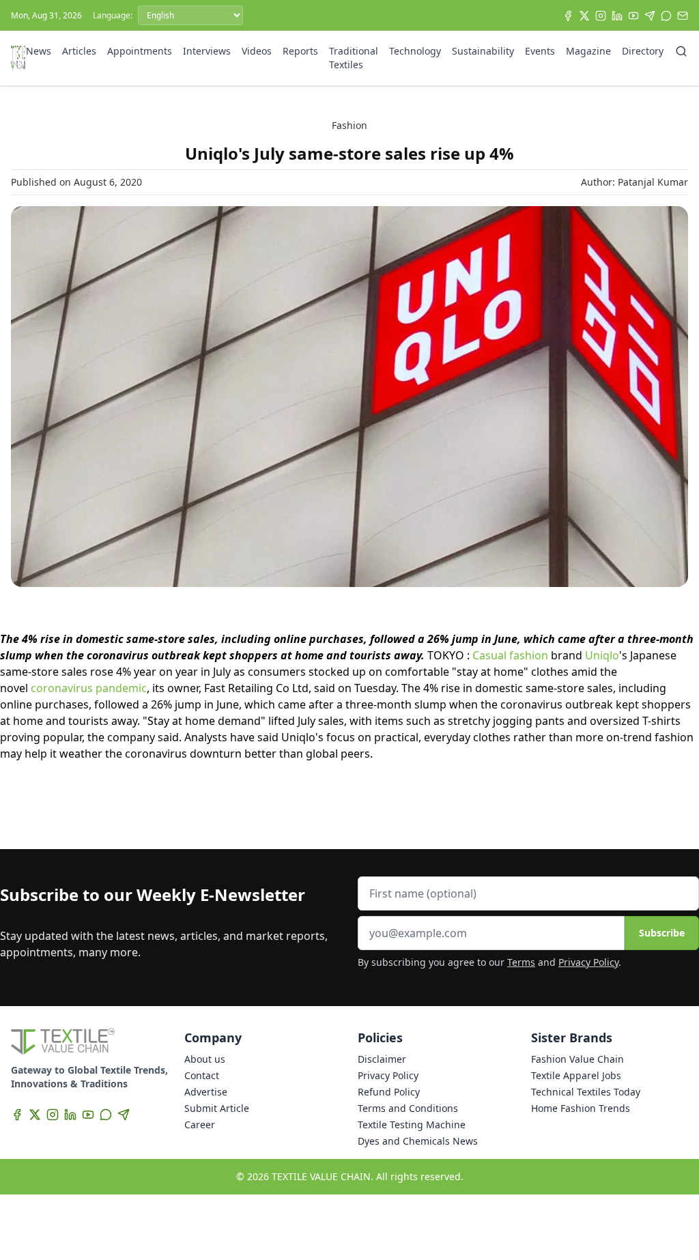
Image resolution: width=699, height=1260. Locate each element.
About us (204, 1059)
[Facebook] (567, 15)
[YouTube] (633, 15)
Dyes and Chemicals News (418, 1140)
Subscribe (662, 932)
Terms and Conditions (408, 1108)
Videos (257, 50)
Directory (643, 50)
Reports (300, 50)
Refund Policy (389, 1091)
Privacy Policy (588, 962)
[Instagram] (600, 15)
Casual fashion (510, 655)
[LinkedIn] (617, 15)
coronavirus (62, 688)
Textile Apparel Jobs (576, 1075)
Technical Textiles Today (585, 1091)
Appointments (139, 50)
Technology (415, 50)
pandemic (121, 688)
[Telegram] (649, 15)
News (38, 50)
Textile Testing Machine (412, 1124)
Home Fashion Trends (580, 1108)
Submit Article (216, 1108)
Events (540, 50)
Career (199, 1124)
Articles (79, 50)
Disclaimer (382, 1059)
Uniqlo (602, 655)
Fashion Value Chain (577, 1059)
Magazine (588, 50)
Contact (201, 1075)
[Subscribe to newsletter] (682, 15)
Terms (521, 962)
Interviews (207, 50)
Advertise (205, 1091)
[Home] (18, 58)
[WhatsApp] (666, 15)
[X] (584, 15)
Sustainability (483, 50)
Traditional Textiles (353, 57)
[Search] (681, 51)
